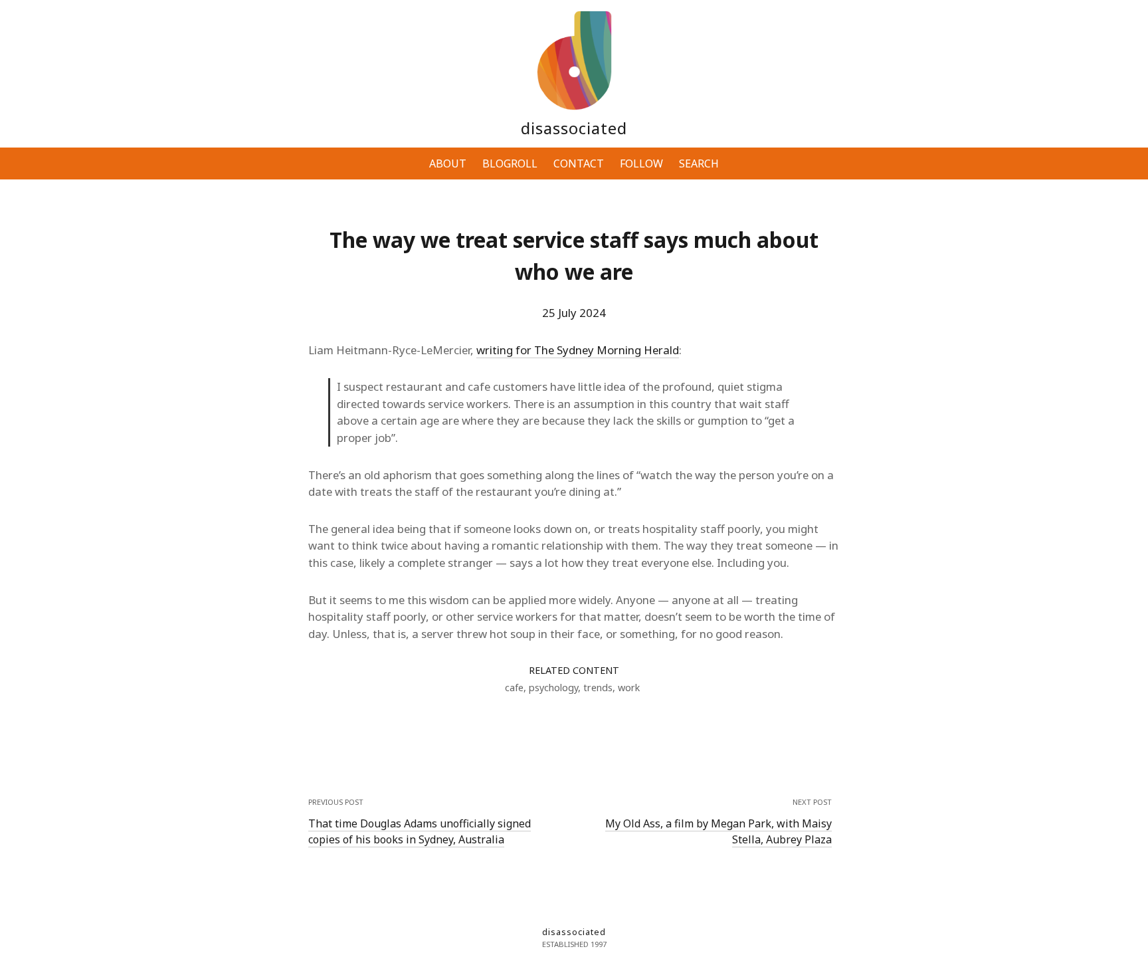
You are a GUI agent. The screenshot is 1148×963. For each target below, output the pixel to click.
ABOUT (447, 163)
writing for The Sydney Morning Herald (577, 350)
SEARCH (699, 163)
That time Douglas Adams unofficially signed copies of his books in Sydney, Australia (419, 831)
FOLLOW (641, 163)
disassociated (574, 128)
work (629, 687)
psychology (553, 687)
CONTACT (578, 163)
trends (598, 687)
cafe (514, 687)
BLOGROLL (509, 163)
